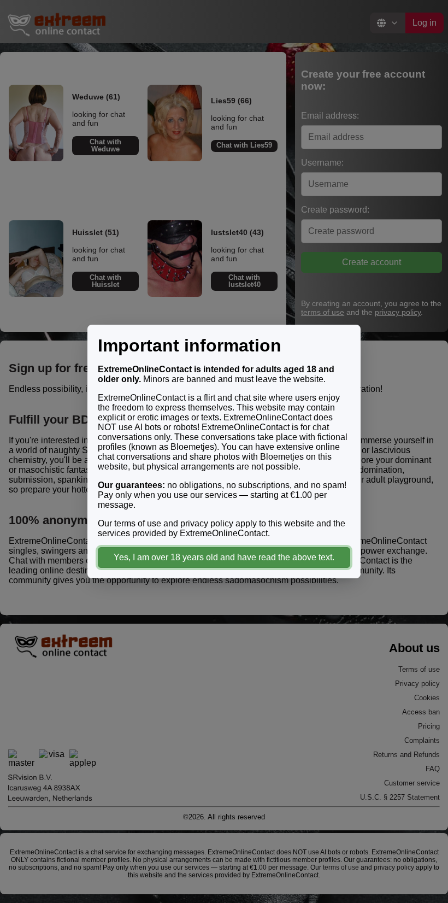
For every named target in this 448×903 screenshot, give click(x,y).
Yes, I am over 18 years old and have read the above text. (224, 557)
